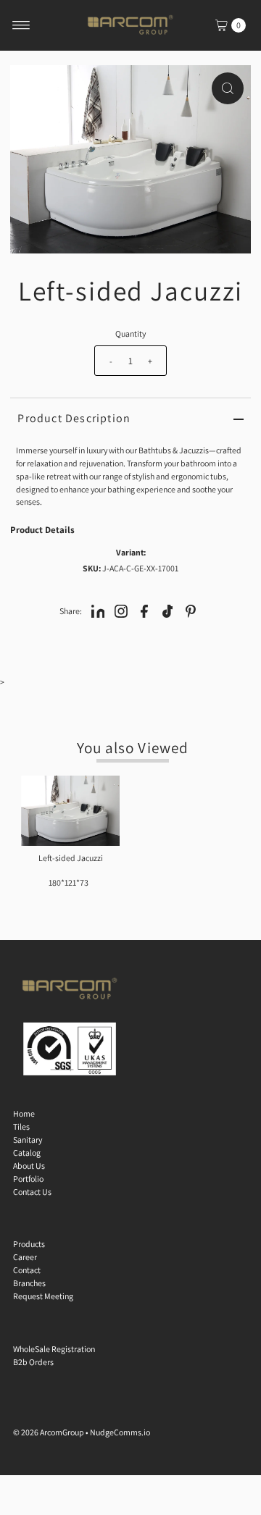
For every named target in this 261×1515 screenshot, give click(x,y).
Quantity (130, 333)
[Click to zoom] (228, 88)
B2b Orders (33, 1361)
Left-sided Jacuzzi (70, 857)
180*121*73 (68, 882)
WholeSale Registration (54, 1348)
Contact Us (32, 1191)
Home (24, 1113)
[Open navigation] (21, 25)
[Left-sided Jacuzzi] (70, 811)
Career (25, 1256)
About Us (29, 1165)
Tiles (21, 1126)
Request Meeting (43, 1296)
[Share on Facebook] (144, 610)
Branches (29, 1282)
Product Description (73, 418)
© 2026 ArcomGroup (48, 1432)
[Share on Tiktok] (167, 610)
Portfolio (28, 1178)
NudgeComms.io (120, 1432)
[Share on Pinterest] (191, 610)
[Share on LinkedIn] (98, 610)
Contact (27, 1269)
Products (29, 1243)
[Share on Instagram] (121, 610)
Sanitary (27, 1139)
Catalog (27, 1152)
